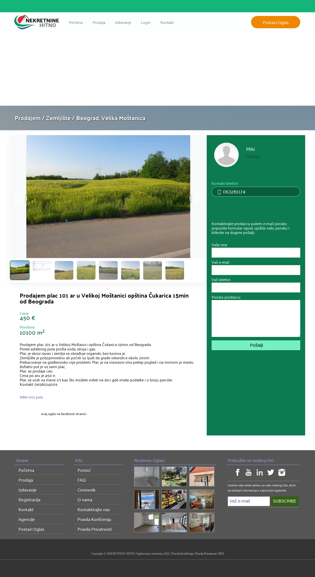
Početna (76, 22)
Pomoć (84, 470)
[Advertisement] (157, 68)
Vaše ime (219, 243)
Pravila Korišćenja (94, 519)
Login (146, 22)
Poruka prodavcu (226, 295)
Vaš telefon (221, 278)
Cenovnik (86, 489)
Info (79, 460)
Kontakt (167, 22)
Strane (22, 460)
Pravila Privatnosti (95, 529)
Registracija (29, 499)
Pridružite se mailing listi (251, 460)
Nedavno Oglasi (149, 460)
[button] (196, 198)
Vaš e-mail (220, 261)
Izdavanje (123, 22)
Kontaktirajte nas (94, 509)
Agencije (26, 519)
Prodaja (99, 22)
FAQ (82, 480)
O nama (85, 499)
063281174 (233, 191)
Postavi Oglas (276, 22)
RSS (221, 553)
